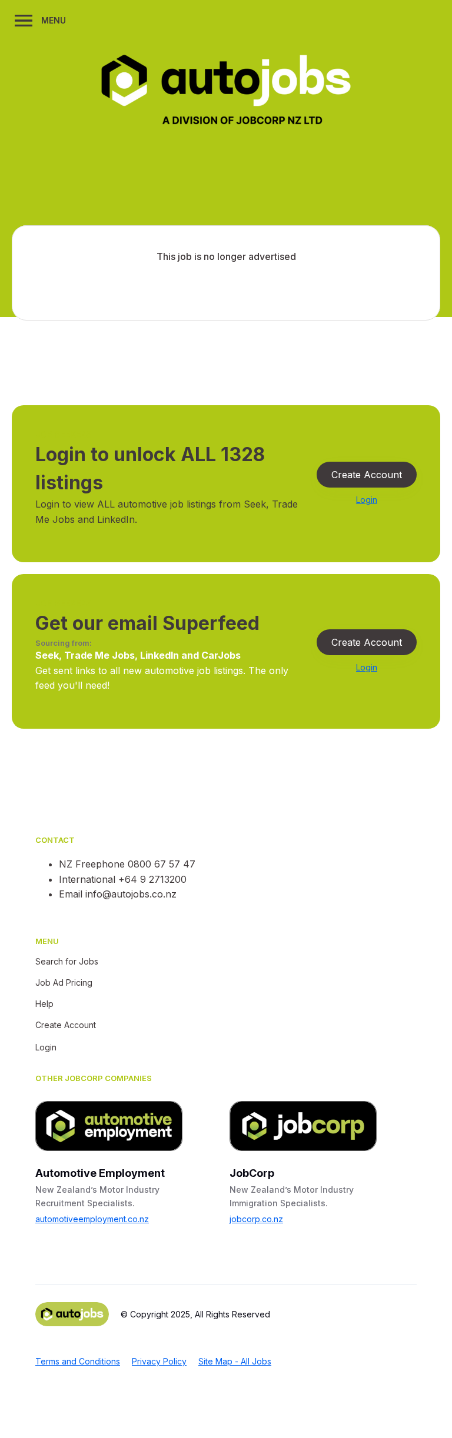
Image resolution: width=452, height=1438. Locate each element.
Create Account (366, 475)
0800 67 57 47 (161, 864)
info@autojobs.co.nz (131, 894)
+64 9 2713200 (152, 879)
